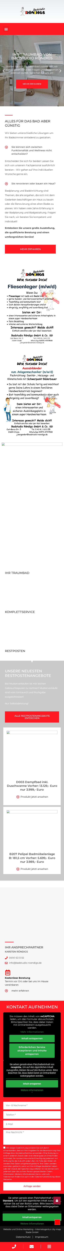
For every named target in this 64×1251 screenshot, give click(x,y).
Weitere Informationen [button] (32, 1090)
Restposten (15, 651)
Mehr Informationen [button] (32, 1032)
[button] (6, 29)
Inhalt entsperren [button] (32, 1038)
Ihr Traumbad (17, 573)
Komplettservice (20, 612)
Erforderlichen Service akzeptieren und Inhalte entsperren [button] (32, 1050)
